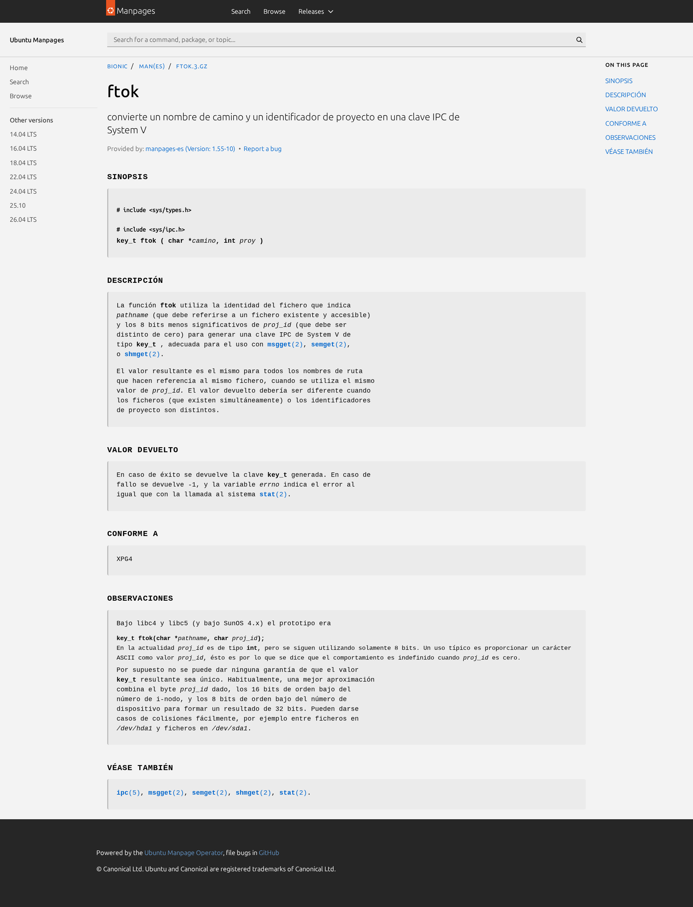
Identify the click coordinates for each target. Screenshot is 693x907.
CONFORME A (625, 122)
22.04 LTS (23, 176)
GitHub (269, 852)
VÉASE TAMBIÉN (629, 151)
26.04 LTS (23, 219)
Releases (311, 11)
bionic (117, 65)
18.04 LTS (23, 162)
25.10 (18, 204)
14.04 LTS (23, 134)
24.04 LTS (23, 190)
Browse (274, 11)
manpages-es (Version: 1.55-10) (190, 148)
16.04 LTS (23, 148)
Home (19, 67)
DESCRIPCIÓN (625, 94)
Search (240, 11)
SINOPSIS (618, 80)
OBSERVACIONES (630, 137)
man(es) (152, 65)
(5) (128, 792)
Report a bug (263, 148)
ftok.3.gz (191, 65)
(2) (285, 344)
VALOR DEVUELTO (631, 108)
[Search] (579, 40)
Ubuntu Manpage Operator (183, 852)
